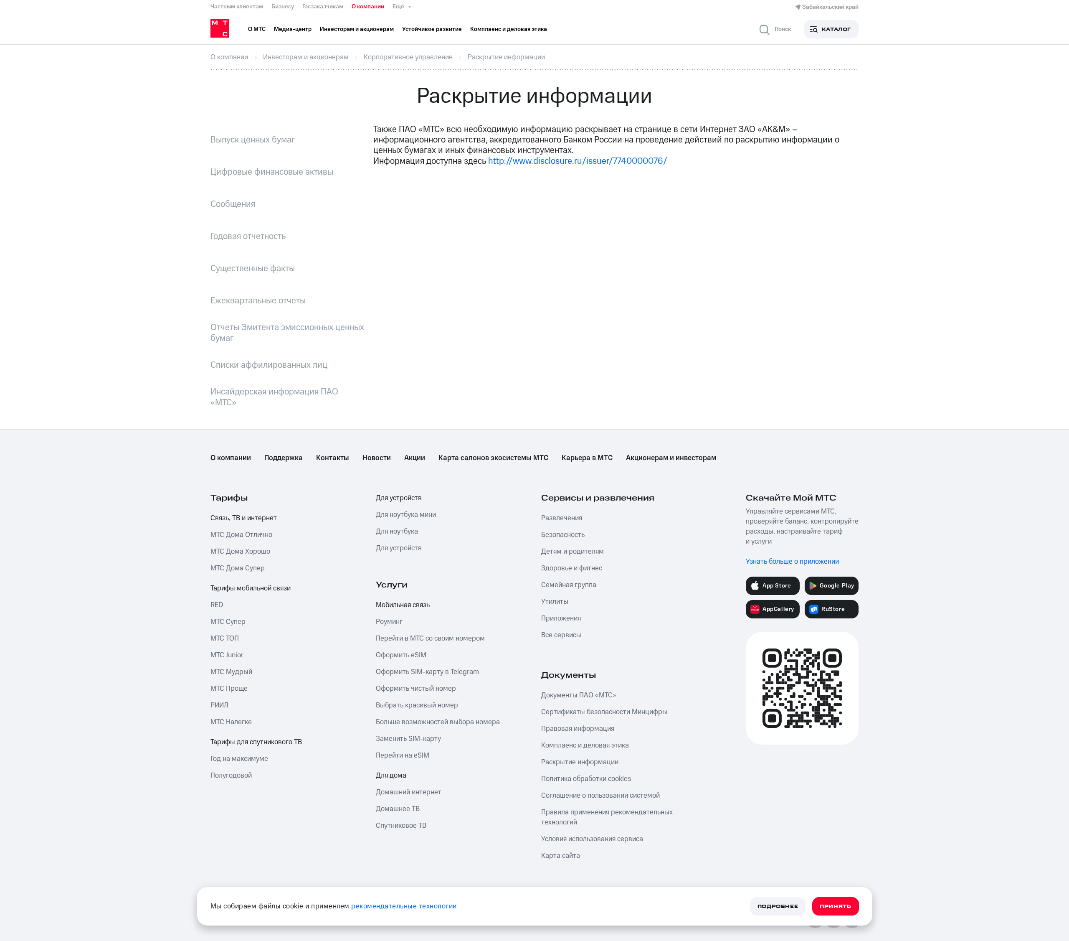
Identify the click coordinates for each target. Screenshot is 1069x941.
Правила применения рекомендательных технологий (607, 817)
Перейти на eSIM (402, 755)
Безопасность (563, 535)
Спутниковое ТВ (401, 826)
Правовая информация (577, 729)
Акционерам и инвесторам (671, 458)
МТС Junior (226, 655)
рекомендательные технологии (404, 906)
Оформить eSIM (401, 655)
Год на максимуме (239, 759)
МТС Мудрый (231, 672)
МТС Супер (228, 622)
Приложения (561, 618)
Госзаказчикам (322, 7)
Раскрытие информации (579, 762)
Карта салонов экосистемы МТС (493, 458)
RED (216, 605)
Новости (376, 458)
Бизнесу (282, 7)
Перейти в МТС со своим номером (430, 638)
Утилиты (554, 602)
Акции (414, 458)
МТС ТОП (224, 638)
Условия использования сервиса (592, 839)
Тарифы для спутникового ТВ (256, 742)
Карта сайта (560, 856)
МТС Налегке (231, 722)
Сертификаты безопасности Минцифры (604, 712)
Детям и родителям (572, 552)
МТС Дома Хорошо (240, 552)
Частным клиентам (236, 7)
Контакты (332, 458)
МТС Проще (229, 689)
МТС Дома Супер (237, 568)
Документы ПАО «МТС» (578, 695)
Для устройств (399, 498)
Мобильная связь (403, 605)
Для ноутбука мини (406, 515)
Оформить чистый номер (416, 689)
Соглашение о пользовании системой (600, 796)
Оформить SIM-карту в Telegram (427, 672)
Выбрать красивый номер (417, 705)
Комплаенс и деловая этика (585, 745)
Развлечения (561, 518)
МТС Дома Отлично (241, 535)
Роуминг (389, 622)
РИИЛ (219, 705)
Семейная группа (568, 585)
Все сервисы (561, 635)
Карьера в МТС (587, 458)
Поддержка (283, 458)
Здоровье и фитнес (571, 568)
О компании (368, 7)
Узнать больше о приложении (792, 562)
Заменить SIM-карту (408, 739)
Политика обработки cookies (586, 779)
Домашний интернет (408, 792)
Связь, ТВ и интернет (243, 518)
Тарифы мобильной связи (250, 588)
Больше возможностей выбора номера (438, 722)
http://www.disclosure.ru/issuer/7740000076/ (577, 161)
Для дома (391, 776)
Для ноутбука (397, 531)
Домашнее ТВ (398, 809)
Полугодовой (231, 776)
